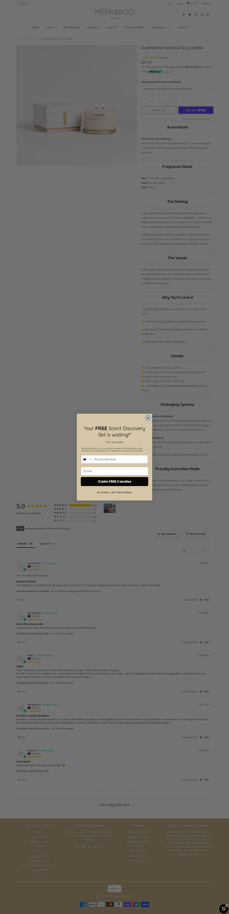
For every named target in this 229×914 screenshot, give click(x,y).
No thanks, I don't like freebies (114, 492)
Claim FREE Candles (114, 481)
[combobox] (87, 459)
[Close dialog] (148, 418)
